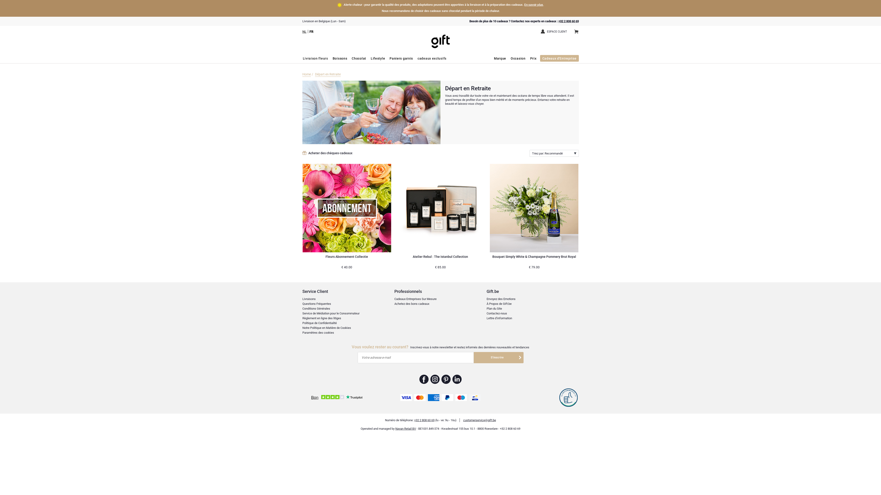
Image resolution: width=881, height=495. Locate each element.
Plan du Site (494, 308)
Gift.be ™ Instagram (435, 379)
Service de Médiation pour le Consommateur (331, 313)
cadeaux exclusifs (432, 58)
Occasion (518, 58)
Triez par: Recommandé (547, 153)
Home (306, 74)
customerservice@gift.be (479, 420)
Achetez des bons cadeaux (411, 303)
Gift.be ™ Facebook (424, 379)
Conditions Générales (316, 308)
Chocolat (359, 58)
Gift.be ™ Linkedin (457, 379)
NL (304, 31)
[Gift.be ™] (440, 38)
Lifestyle (378, 58)
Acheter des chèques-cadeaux (330, 153)
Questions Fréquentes (316, 303)
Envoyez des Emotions (501, 299)
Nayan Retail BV (405, 428)
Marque (500, 58)
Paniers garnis (401, 58)
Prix (533, 58)
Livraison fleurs (315, 58)
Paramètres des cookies (318, 332)
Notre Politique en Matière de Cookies (326, 328)
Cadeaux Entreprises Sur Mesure (415, 299)
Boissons (340, 58)
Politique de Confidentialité (319, 323)
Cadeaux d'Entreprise (559, 58)
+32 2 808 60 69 (568, 21)
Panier (576, 32)
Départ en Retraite (328, 74)
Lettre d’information (499, 318)
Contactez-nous (497, 313)
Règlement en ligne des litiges (321, 318)
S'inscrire (497, 357)
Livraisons (309, 299)
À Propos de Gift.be (499, 303)
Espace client (557, 31)
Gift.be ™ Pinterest (446, 379)
